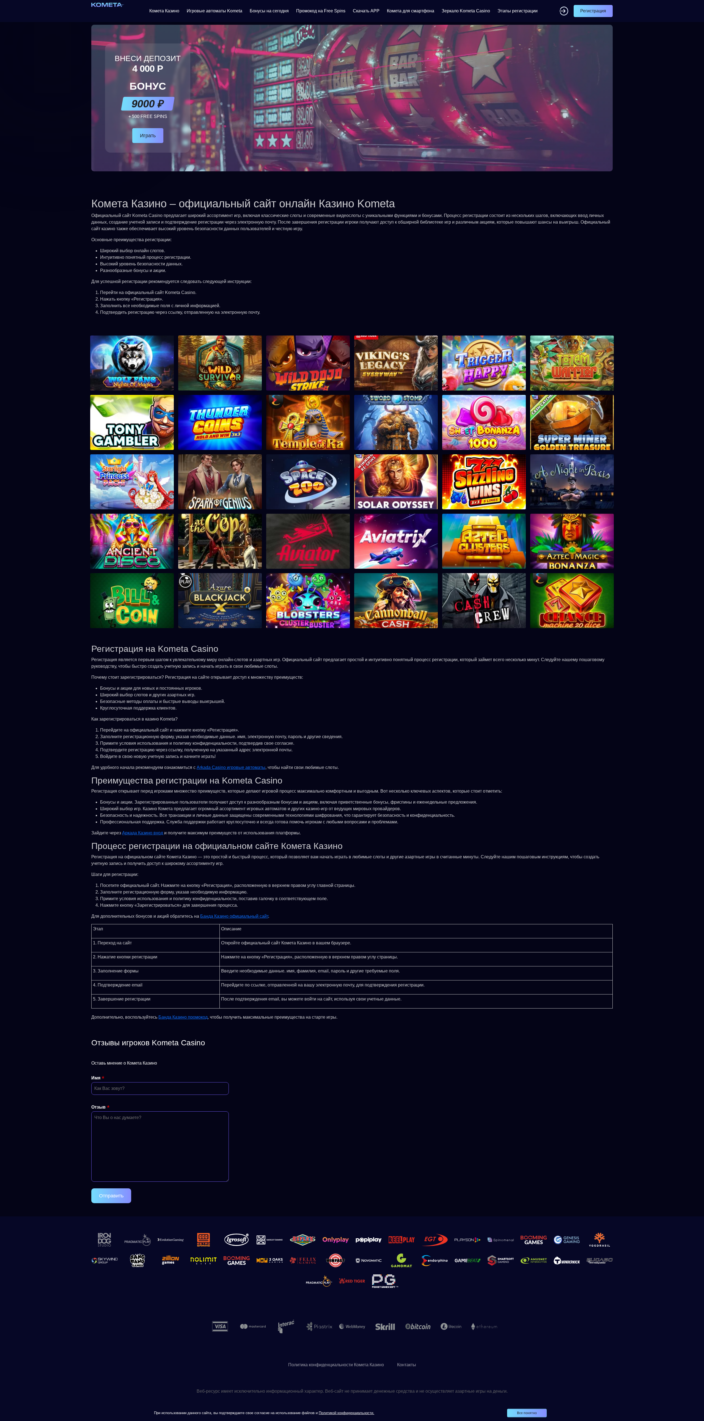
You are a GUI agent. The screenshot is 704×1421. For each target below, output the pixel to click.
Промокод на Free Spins (320, 11)
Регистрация (593, 11)
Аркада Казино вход (142, 833)
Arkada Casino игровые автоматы (231, 767)
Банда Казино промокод (183, 1017)
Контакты (406, 1364)
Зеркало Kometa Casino (466, 11)
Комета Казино (164, 11)
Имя (95, 1078)
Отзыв (98, 1107)
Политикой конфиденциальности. (346, 1413)
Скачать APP (366, 11)
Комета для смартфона (410, 11)
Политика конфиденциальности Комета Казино (336, 1364)
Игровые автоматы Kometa (214, 11)
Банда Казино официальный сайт (234, 916)
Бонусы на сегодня (269, 11)
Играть (148, 135)
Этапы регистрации (517, 11)
